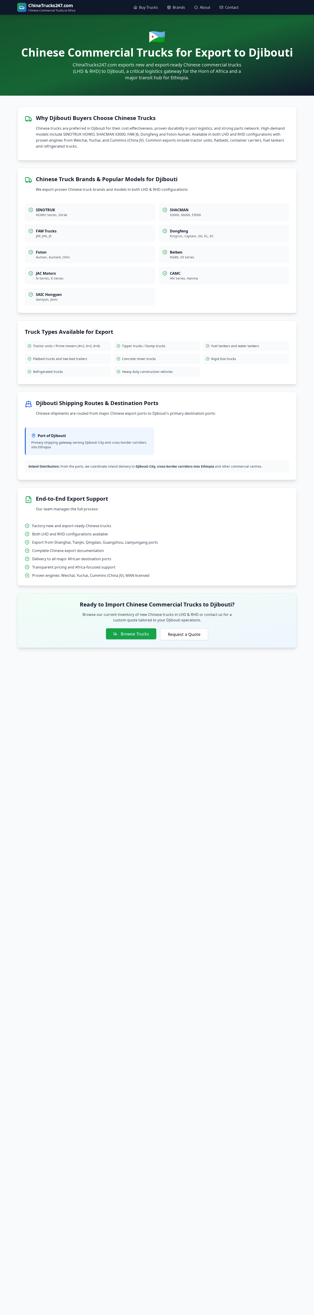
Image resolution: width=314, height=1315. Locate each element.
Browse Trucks (135, 634)
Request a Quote (184, 634)
